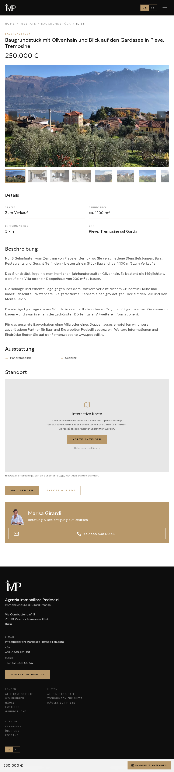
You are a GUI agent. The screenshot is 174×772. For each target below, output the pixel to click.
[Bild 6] (125, 176)
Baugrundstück (56, 23)
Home (10, 23)
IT (153, 7)
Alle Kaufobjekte (19, 694)
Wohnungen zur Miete (65, 698)
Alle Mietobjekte (61, 694)
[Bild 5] (103, 176)
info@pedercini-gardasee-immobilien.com (34, 642)
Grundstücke (15, 711)
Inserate (28, 23)
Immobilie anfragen (151, 765)
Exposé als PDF (60, 490)
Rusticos (12, 706)
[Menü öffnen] (164, 7)
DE (145, 7)
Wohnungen (14, 698)
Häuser (11, 702)
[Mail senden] (16, 533)
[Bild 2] (37, 176)
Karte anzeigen (87, 439)
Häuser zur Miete (61, 702)
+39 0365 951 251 (17, 652)
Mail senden (21, 490)
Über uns (12, 730)
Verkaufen (13, 726)
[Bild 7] (148, 176)
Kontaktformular (27, 674)
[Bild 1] (15, 176)
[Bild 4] (81, 176)
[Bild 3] (59, 176)
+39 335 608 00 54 (19, 663)
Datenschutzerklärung (87, 448)
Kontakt (11, 735)
